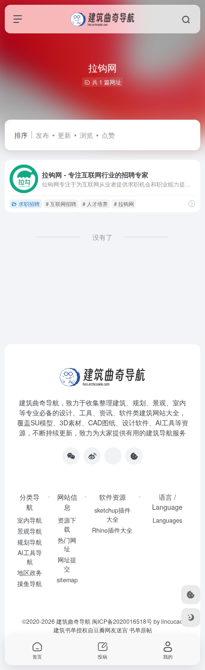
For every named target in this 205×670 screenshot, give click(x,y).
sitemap (67, 580)
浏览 (86, 135)
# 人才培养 (95, 203)
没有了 (102, 237)
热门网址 (67, 545)
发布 (42, 135)
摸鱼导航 (29, 583)
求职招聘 (29, 203)
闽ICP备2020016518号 (122, 621)
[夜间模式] (190, 617)
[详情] (191, 203)
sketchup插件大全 (112, 515)
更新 (64, 135)
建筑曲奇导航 (39, 402)
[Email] (113, 455)
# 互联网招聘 (61, 203)
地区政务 (29, 572)
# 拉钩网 (124, 203)
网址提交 (67, 564)
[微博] (92, 455)
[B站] (134, 455)
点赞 (108, 135)
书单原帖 (140, 630)
